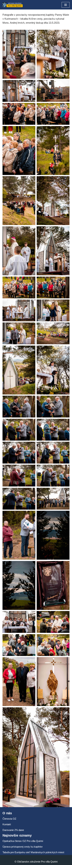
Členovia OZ (9, 818)
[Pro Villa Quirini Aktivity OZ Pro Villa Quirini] (13, 4)
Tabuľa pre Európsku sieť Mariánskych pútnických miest (33, 852)
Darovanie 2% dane (13, 830)
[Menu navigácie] (65, 5)
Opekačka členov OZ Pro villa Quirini (23, 841)
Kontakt (7, 824)
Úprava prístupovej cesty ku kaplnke (23, 846)
